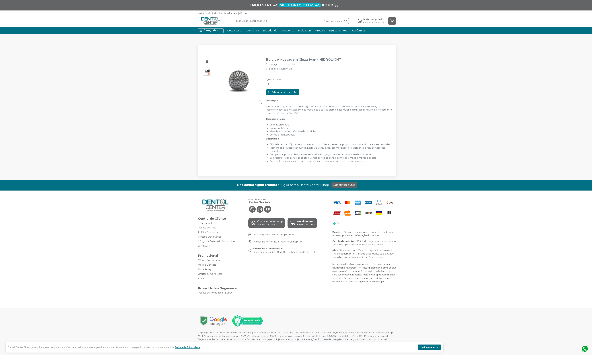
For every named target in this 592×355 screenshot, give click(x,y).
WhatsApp (232, 13)
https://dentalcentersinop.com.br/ (272, 332)
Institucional (204, 13)
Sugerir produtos (344, 184)
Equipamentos (338, 30)
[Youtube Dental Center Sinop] (267, 209)
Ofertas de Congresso (210, 274)
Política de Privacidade (187, 347)
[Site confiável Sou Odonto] (247, 321)
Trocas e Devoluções (209, 237)
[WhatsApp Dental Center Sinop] (252, 209)
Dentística (252, 30)
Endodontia (270, 30)
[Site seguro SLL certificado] (213, 321)
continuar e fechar (429, 347)
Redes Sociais (219, 13)
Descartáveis (235, 30)
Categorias (211, 30)
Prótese (320, 30)
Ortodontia (287, 30)
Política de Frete (207, 227)
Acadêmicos (358, 30)
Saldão (201, 278)
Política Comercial (208, 232)
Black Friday (204, 269)
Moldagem (305, 30)
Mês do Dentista (207, 264)
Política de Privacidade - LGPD (215, 292)
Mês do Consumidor (209, 260)
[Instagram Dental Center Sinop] (260, 209)
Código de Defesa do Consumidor (217, 241)
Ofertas (243, 13)
